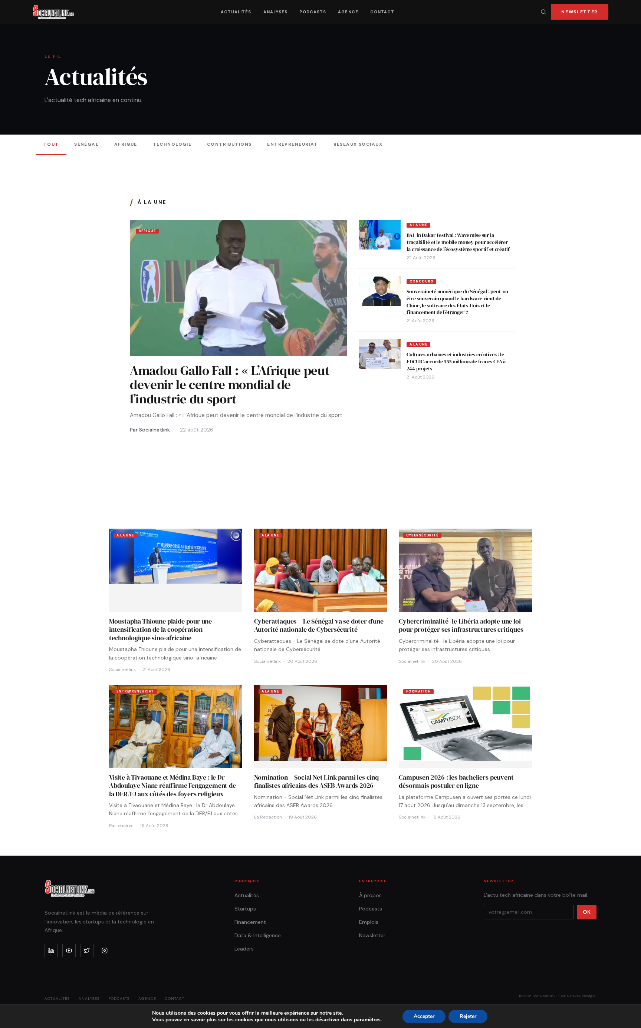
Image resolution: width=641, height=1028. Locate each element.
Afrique (125, 144)
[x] (86, 950)
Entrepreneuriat (292, 144)
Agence (348, 11)
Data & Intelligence (257, 935)
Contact (382, 11)
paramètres (367, 1020)
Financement (250, 922)
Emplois (368, 922)
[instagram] (104, 950)
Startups (245, 908)
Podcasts (312, 11)
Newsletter (579, 12)
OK (587, 912)
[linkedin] (51, 950)
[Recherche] (543, 12)
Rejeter (468, 1016)
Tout (51, 144)
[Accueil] (54, 11)
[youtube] (69, 950)
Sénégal (86, 144)
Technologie (172, 144)
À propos (370, 895)
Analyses (275, 11)
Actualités (236, 11)
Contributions (229, 144)
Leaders (244, 948)
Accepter (424, 1016)
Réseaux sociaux (358, 144)
